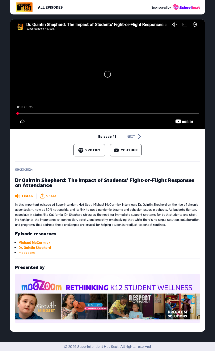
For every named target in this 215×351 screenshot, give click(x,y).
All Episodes (50, 7)
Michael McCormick (34, 242)
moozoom (26, 252)
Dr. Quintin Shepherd (34, 247)
